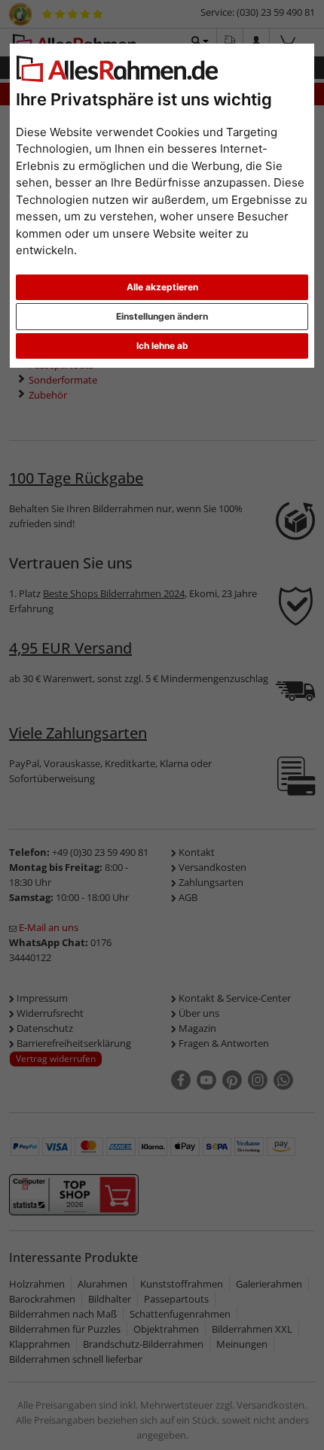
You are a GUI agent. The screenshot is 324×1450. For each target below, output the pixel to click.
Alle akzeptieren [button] (162, 287)
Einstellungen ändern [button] (162, 316)
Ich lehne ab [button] (162, 345)
